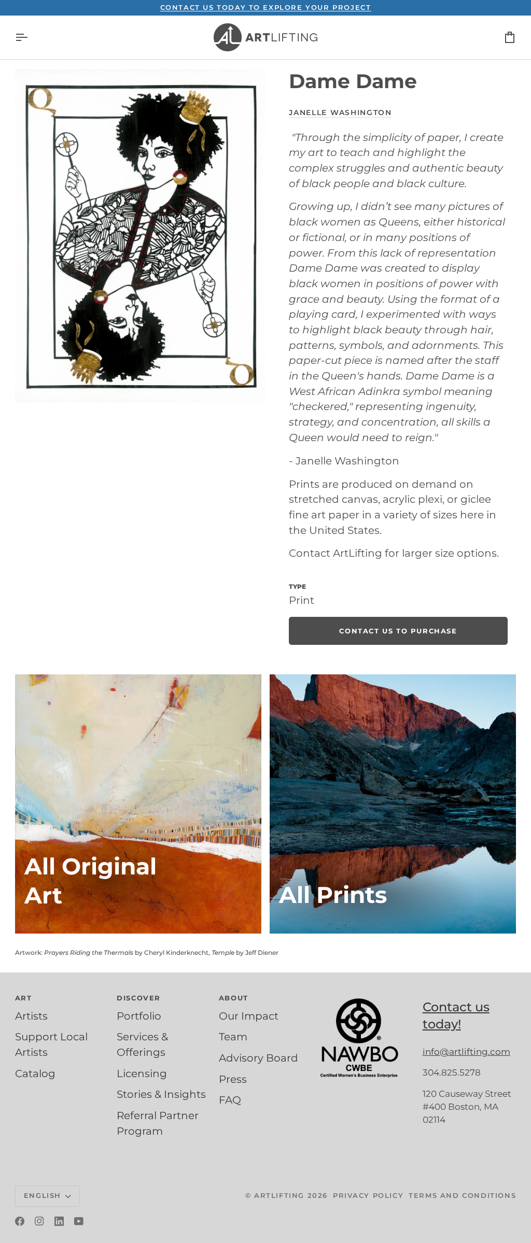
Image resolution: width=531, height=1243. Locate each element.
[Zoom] (140, 236)
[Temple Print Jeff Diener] (393, 804)
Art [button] (23, 998)
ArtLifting (279, 1195)
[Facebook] (19, 1221)
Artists (31, 1016)
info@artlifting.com (466, 1052)
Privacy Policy (368, 1195)
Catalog (35, 1073)
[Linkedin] (59, 1221)
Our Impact (248, 1016)
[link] (398, 631)
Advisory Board (258, 1058)
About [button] (233, 998)
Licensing (142, 1073)
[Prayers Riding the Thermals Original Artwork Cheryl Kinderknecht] (138, 804)
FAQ (230, 1100)
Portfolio (139, 1016)
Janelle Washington (340, 112)
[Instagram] (39, 1221)
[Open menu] (30, 37)
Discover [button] (139, 998)
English (42, 1195)
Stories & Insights (161, 1094)
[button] (367, 995)
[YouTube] (78, 1221)
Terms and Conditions (462, 1195)
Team (233, 1036)
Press (233, 1079)
